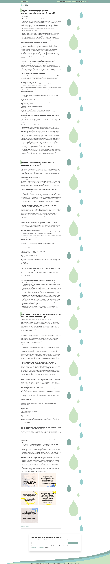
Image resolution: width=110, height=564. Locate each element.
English (24, 1)
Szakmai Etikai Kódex (56, 563)
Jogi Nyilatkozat (47, 563)
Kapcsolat (79, 4)
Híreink (73, 4)
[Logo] (24, 5)
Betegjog (33, 563)
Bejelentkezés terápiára (64, 1)
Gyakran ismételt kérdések (67, 563)
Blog (64, 4)
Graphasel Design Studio (26, 526)
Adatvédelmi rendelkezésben (38, 547)
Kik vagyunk (46, 4)
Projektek (85, 4)
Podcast (68, 4)
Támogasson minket (78, 1)
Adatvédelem (39, 563)
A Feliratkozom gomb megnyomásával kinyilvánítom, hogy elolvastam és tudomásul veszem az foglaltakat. (53, 546)
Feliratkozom (73, 542)
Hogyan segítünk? (56, 4)
